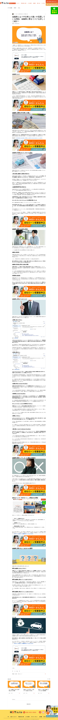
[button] (46, 345)
